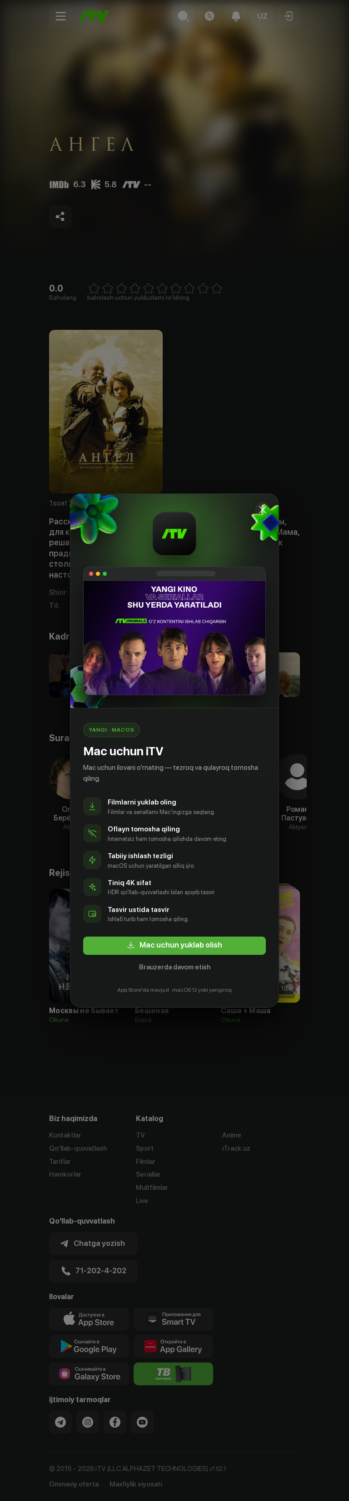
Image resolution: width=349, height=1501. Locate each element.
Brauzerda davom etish (174, 967)
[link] (174, 946)
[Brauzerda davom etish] (262, 509)
